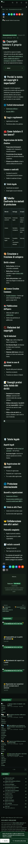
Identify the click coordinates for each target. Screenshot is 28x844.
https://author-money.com (18, 823)
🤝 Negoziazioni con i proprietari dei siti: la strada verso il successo (13, 686)
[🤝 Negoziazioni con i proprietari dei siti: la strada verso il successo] (14, 675)
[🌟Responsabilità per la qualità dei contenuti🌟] (14, 628)
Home (3, 9)
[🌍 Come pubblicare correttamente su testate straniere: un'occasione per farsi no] (3, 732)
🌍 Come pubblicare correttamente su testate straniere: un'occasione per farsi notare (16, 727)
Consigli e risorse (8, 794)
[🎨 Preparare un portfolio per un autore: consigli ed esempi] (3, 746)
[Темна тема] (21, 2)
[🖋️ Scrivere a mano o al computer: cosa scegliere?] (3, 708)
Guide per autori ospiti (9, 778)
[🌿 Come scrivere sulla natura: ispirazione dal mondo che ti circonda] (3, 759)
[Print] (3, 17)
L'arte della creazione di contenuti (12, 790)
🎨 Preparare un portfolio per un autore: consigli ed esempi (16, 741)
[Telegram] (9, 14)
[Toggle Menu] (26, 2)
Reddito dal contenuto (9, 800)
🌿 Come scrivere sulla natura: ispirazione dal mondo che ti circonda (17, 754)
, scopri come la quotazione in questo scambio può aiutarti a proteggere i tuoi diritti (13, 58)
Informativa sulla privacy (20, 841)
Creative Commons (11, 296)
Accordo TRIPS (10, 111)
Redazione (10, 583)
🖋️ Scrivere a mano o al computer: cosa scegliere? (16, 704)
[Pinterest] (17, 14)
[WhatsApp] (11, 14)
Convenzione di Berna (11, 109)
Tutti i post (7, 806)
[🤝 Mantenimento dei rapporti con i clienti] (14, 651)
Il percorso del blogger (9, 784)
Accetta (6, 841)
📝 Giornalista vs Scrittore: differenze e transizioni (16, 715)
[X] (6, 14)
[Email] (22, 14)
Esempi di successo (9, 797)
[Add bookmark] (17, 38)
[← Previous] (2, 769)
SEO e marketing (8, 803)
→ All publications (14, 585)
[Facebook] (3, 14)
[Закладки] (17, 2)
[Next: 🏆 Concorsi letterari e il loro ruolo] (26, 7)
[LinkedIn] (14, 14)
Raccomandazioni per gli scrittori (15, 9)
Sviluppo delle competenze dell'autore (12, 781)
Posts (7, 9)
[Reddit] (19, 14)
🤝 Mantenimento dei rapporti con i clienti (14, 661)
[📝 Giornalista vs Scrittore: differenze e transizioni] (3, 719)
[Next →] (25, 769)
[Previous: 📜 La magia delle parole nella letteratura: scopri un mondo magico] (1, 7)
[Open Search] (13, 3)
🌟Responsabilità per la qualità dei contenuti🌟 (13, 638)
